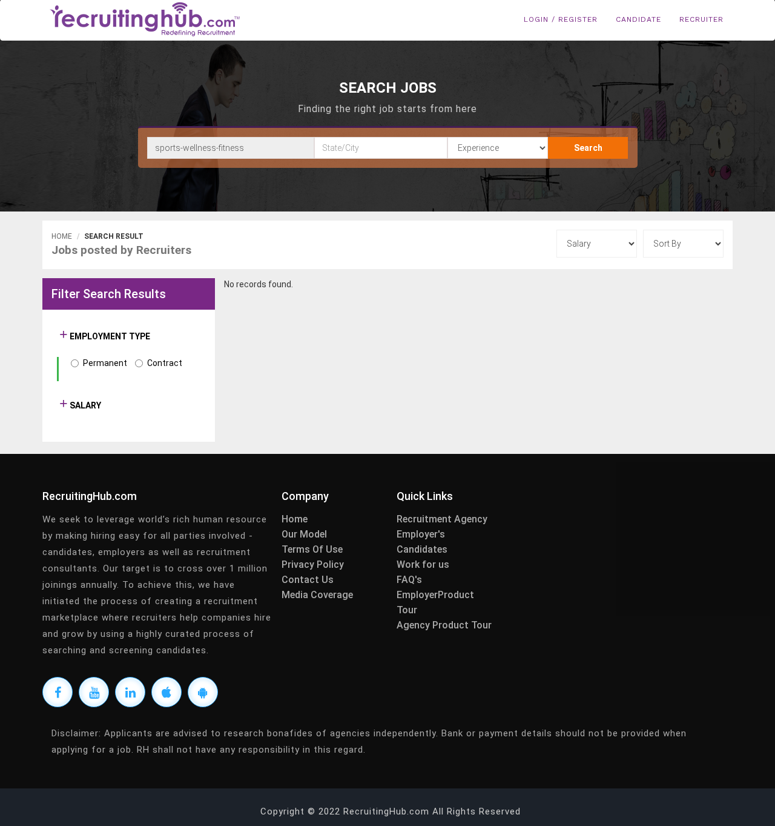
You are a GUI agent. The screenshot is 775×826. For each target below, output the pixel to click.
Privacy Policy (313, 564)
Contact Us (308, 579)
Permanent (105, 363)
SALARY (84, 405)
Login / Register (561, 19)
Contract (164, 363)
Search (588, 148)
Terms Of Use (312, 549)
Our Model (304, 534)
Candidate (638, 19)
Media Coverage (317, 595)
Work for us (423, 564)
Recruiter (701, 19)
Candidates (422, 549)
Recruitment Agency (442, 519)
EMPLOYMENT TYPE (109, 336)
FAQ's (409, 579)
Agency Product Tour (444, 625)
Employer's (421, 534)
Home (61, 236)
